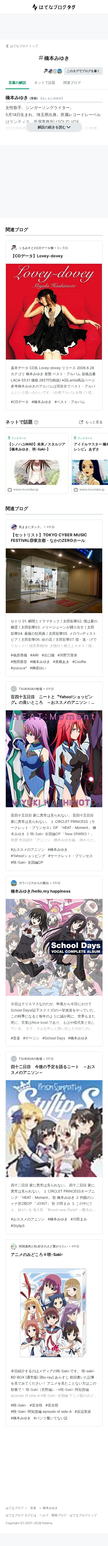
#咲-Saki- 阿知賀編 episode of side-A (41, 1411)
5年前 (57, 883)
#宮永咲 (36, 1405)
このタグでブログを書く (83, 71)
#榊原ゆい (38, 668)
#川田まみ (79, 1219)
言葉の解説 (17, 82)
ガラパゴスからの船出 (34, 883)
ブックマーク (17, 437)
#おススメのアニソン (28, 849)
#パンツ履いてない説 (51, 1418)
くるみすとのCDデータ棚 (36, 248)
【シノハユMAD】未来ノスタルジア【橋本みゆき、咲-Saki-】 (36, 446)
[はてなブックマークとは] (36, 422)
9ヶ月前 (62, 248)
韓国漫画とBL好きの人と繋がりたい (43, 1246)
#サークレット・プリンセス (70, 856)
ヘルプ (43, 1515)
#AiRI (34, 655)
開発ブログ (59, 1515)
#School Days (53, 1038)
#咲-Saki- (19, 1405)
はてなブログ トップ (24, 46)
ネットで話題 (44, 82)
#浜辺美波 (83, 1411)
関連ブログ (72, 82)
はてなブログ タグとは (21, 1515)
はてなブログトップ (83, 1515)
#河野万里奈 (67, 655)
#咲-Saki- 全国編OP (27, 862)
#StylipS (18, 1225)
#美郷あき (61, 661)
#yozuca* (19, 668)
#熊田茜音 (19, 661)
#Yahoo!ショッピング (28, 856)
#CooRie (79, 661)
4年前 (51, 527)
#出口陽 (48, 655)
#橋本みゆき (41, 402)
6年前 (75, 1246)
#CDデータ (20, 402)
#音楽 (15, 1038)
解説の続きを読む (52, 127)
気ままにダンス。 (31, 527)
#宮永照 (51, 1405)
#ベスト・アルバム (70, 402)
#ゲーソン (31, 1038)
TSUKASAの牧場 (30, 689)
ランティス (20, 121)
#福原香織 (19, 655)
